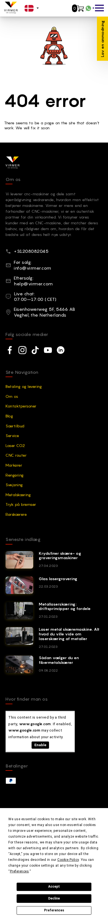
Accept (54, 886)
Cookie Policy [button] (68, 860)
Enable (40, 745)
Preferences (54, 910)
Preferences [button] (19, 871)
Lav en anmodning (102, 38)
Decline (54, 898)
